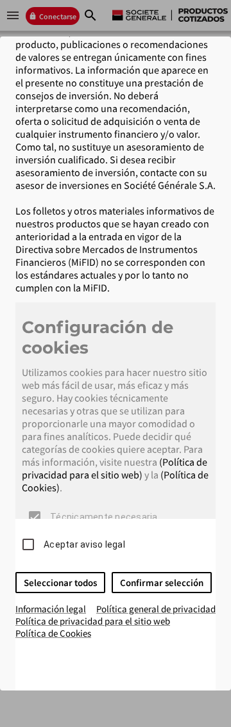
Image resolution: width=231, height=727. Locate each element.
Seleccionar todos (60, 582)
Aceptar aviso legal (84, 544)
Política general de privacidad (156, 609)
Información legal (50, 609)
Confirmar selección (161, 582)
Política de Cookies (53, 633)
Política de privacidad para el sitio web (92, 621)
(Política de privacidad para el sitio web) (114, 468)
